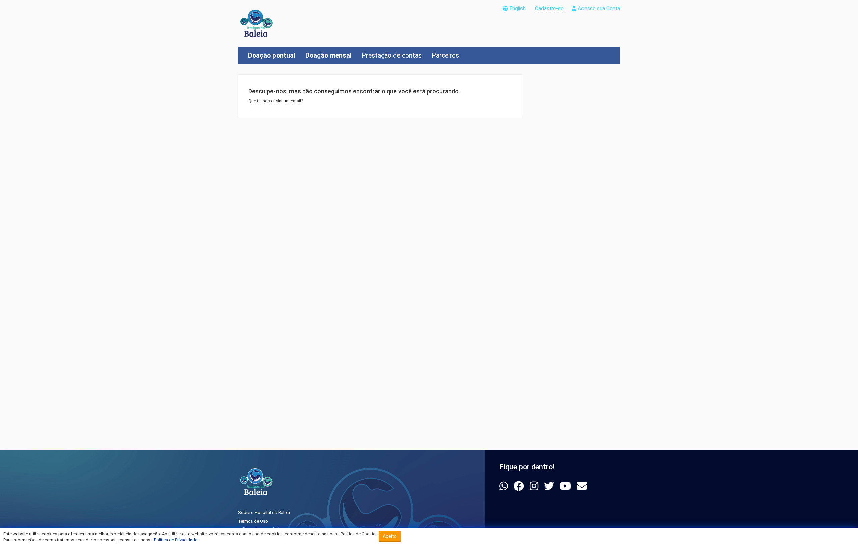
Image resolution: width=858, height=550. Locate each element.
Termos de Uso (253, 521)
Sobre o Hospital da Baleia (264, 512)
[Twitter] (550, 486)
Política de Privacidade (176, 539)
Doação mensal (328, 55)
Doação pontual (271, 55)
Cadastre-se (549, 9)
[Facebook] (520, 486)
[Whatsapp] (504, 486)
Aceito (390, 536)
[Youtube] (566, 486)
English (517, 9)
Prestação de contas (392, 55)
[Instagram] (535, 486)
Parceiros (445, 55)
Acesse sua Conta (598, 9)
